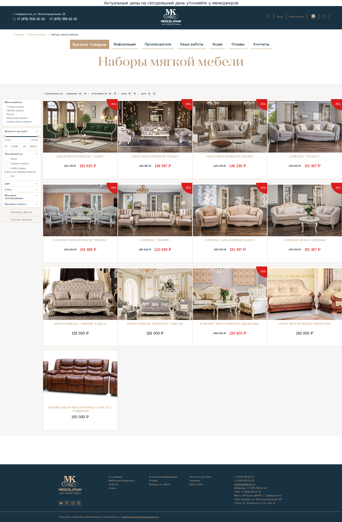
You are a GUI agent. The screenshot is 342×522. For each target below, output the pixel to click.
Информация (125, 44)
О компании (115, 476)
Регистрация (296, 16)
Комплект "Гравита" (304, 156)
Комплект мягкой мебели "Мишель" (80, 240)
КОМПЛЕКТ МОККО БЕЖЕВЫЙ (304, 240)
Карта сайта (196, 484)
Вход (280, 16)
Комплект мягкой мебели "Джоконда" (230, 323)
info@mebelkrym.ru (244, 484)
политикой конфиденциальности (140, 516)
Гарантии (194, 480)
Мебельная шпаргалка (122, 480)
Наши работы (191, 44)
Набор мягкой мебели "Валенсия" (305, 323)
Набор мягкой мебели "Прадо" (155, 156)
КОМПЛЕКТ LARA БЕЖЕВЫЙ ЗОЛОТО (230, 240)
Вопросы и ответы (159, 484)
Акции (217, 44)
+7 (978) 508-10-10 (31, 19)
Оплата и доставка (200, 476)
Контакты (261, 44)
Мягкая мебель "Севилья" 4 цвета (80, 323)
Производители (158, 44)
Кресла (10, 114)
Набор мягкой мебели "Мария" (229, 156)
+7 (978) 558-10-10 (63, 19)
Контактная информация (163, 476)
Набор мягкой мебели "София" (80, 156)
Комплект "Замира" (155, 240)
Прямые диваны (15, 110)
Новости (113, 484)
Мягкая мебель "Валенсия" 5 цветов (155, 323)
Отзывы (238, 44)
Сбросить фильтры (21, 219)
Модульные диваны (17, 118)
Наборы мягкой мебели (19, 121)
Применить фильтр (21, 212)
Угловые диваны (15, 106)
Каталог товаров (90, 44)
